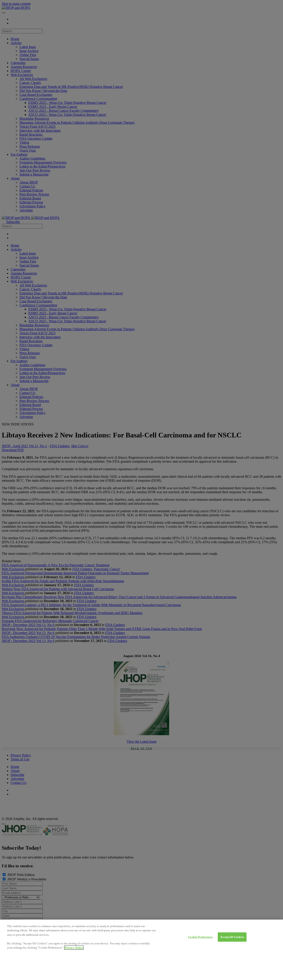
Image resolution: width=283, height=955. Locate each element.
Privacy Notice (74, 947)
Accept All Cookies (232, 937)
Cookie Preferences (200, 937)
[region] (141, 937)
